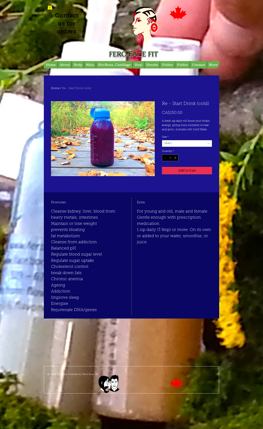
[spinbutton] (170, 158)
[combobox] (187, 143)
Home (55, 88)
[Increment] (175, 158)
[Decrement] (164, 158)
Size (165, 137)
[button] (49, 6)
